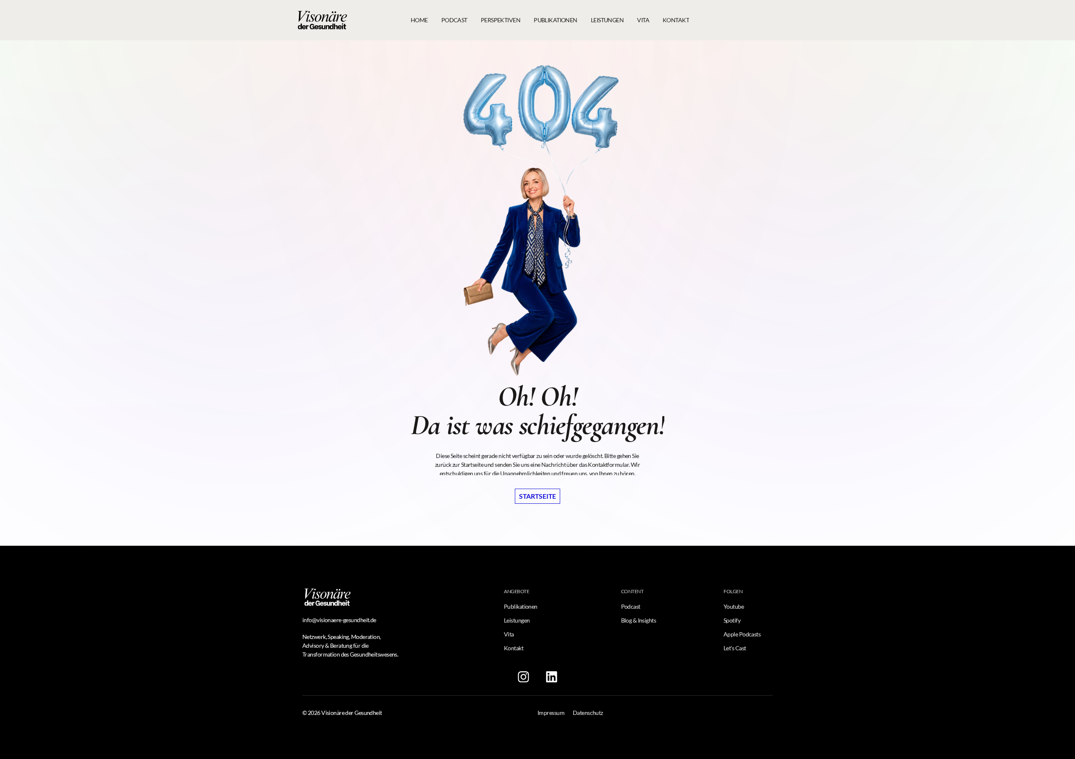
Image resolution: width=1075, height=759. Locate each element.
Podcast (630, 606)
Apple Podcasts (742, 634)
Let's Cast (735, 648)
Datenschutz (588, 712)
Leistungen (517, 620)
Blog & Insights (638, 620)
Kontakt (513, 648)
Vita (509, 634)
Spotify (732, 620)
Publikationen (521, 606)
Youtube (734, 606)
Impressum (551, 712)
